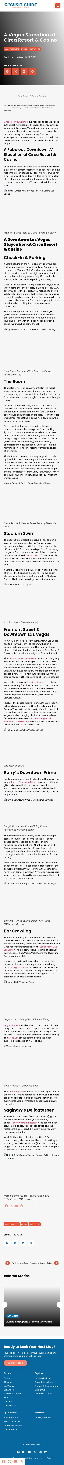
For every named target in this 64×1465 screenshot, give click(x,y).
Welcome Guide (12, 1421)
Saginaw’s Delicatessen (23, 1122)
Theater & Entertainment (46, 1386)
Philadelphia (10, 1405)
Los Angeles (9, 1390)
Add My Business (43, 1417)
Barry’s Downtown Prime (23, 782)
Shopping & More (43, 1394)
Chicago (8, 1382)
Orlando (8, 1401)
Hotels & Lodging (43, 1378)
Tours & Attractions (44, 1382)
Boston (7, 1378)
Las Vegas (9, 1386)
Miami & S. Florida (12, 1394)
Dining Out (40, 1390)
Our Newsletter (11, 1429)
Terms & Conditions (30, 1458)
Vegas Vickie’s (11, 1025)
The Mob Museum (35, 682)
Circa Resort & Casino (15, 121)
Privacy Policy (46, 1458)
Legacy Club (19, 967)
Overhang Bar (15, 1091)
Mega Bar (13, 1037)
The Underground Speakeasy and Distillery (27, 720)
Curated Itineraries (13, 1425)
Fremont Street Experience (22, 658)
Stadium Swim (32, 555)
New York (8, 1397)
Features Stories (11, 1417)
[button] (57, 5)
